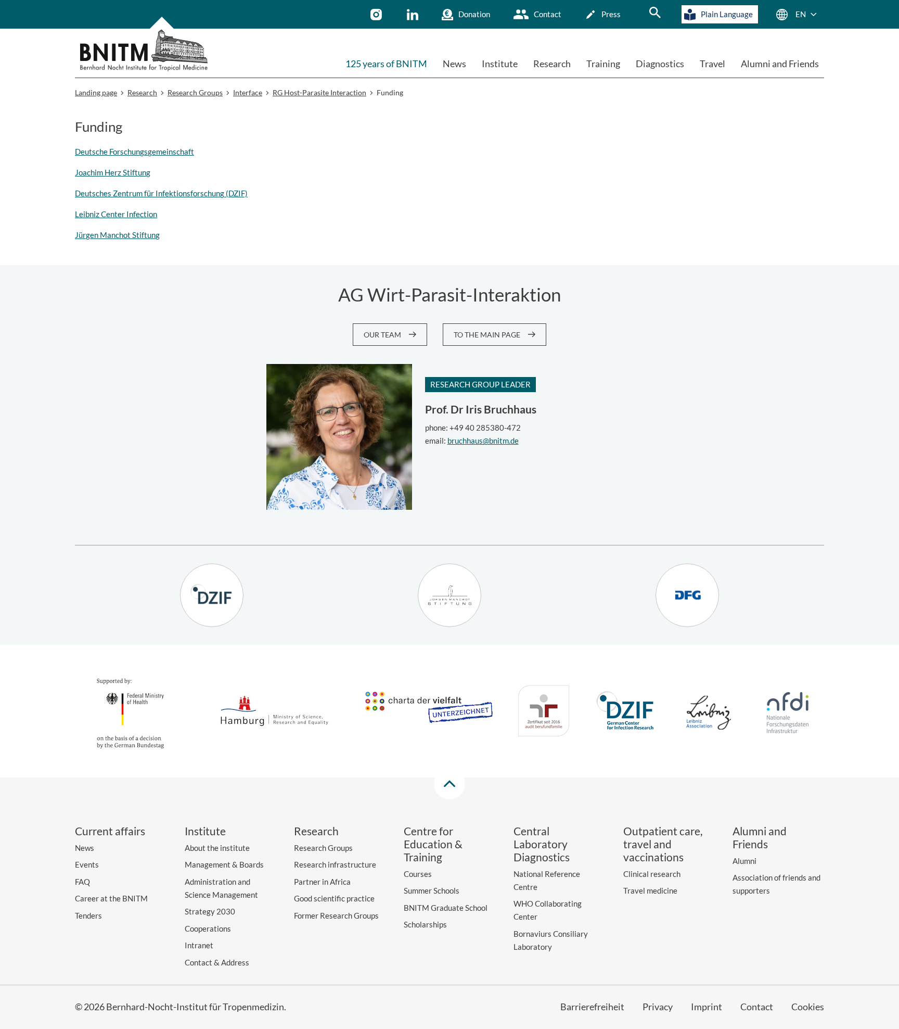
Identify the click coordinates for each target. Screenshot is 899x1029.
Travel (712, 63)
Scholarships (425, 924)
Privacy (658, 1006)
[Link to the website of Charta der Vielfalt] (429, 712)
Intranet (199, 945)
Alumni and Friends (780, 63)
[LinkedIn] (413, 14)
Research (552, 63)
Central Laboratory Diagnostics (541, 843)
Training (603, 63)
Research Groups (323, 847)
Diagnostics (660, 63)
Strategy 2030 (210, 911)
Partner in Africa (322, 881)
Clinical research (651, 874)
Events (87, 864)
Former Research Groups (336, 915)
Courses (418, 874)
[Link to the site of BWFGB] (275, 712)
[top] (449, 783)
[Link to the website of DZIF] (626, 712)
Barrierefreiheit (592, 1006)
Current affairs (110, 830)
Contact (547, 14)
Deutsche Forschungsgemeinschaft (134, 151)
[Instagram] (377, 14)
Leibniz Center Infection (116, 214)
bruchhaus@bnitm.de (483, 440)
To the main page (487, 334)
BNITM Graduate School (445, 907)
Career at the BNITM (111, 898)
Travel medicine (650, 890)
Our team (382, 334)
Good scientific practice (334, 898)
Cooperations (208, 928)
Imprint (706, 1006)
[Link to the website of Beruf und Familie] (544, 713)
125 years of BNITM (386, 63)
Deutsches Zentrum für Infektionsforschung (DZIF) (161, 193)
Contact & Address (217, 962)
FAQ (82, 881)
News (454, 63)
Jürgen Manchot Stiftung (117, 235)
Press (611, 14)
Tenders (88, 915)
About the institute (217, 847)
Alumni (744, 860)
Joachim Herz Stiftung (112, 172)
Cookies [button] (807, 1006)
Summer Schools (431, 890)
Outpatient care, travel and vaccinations (662, 843)
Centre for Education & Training (433, 843)
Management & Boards (224, 864)
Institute (500, 63)
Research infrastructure (335, 864)
